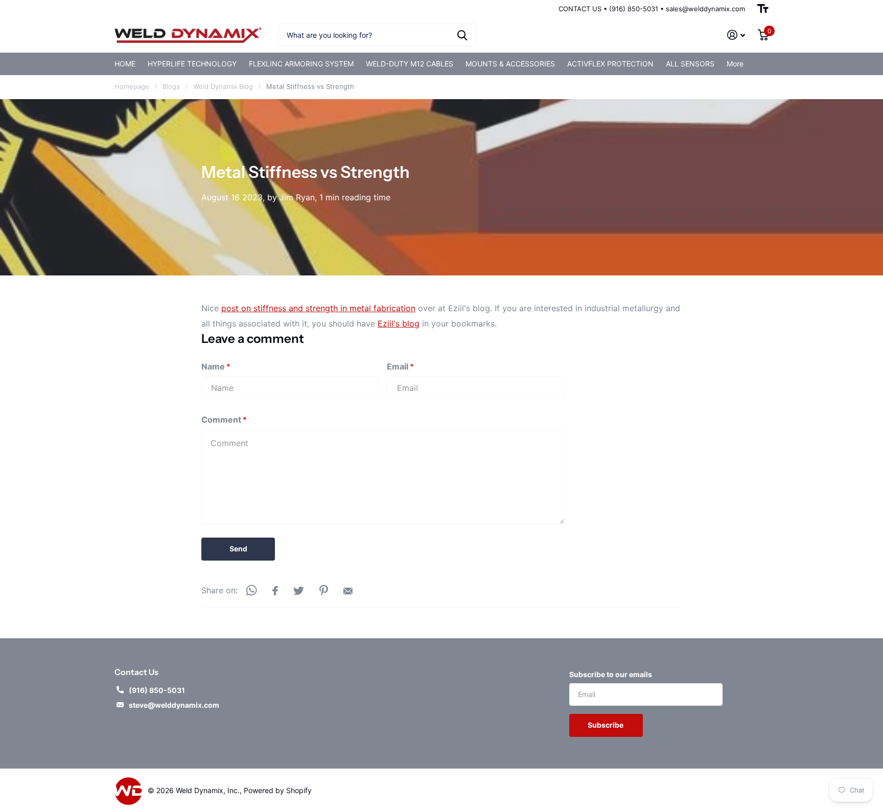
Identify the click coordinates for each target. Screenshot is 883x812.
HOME (124, 63)
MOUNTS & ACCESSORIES (510, 63)
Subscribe (606, 725)
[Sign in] (736, 35)
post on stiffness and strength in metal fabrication (318, 308)
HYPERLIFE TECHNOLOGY (192, 63)
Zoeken (462, 35)
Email (400, 366)
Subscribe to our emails (610, 674)
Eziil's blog (399, 323)
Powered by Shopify (278, 790)
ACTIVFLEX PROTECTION (610, 63)
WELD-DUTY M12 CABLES (409, 63)
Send (238, 548)
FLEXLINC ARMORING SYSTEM (301, 63)
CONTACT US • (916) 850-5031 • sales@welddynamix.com (652, 9)
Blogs (171, 86)
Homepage (131, 86)
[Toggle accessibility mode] (763, 8)
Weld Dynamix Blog (223, 86)
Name (215, 366)
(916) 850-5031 (157, 690)
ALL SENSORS (690, 63)
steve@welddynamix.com (174, 705)
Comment (224, 419)
